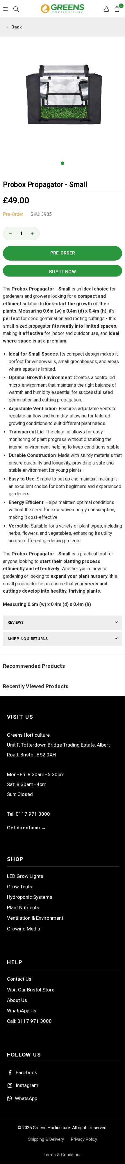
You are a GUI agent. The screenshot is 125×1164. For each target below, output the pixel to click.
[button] (117, 8)
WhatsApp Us (21, 1011)
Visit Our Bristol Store (30, 990)
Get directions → (26, 828)
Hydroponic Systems (29, 897)
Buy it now (62, 272)
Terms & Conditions (63, 1154)
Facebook (26, 1072)
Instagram (27, 1085)
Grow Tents (19, 886)
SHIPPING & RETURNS (28, 638)
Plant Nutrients (23, 907)
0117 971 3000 (33, 814)
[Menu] (5, 8)
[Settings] (106, 8)
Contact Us (19, 979)
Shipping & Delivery (46, 1139)
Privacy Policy (84, 1139)
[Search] (16, 8)
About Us (17, 1000)
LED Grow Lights (25, 876)
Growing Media (23, 929)
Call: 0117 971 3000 (29, 1021)
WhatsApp (26, 1098)
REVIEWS (16, 622)
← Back (14, 27)
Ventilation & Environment (35, 918)
